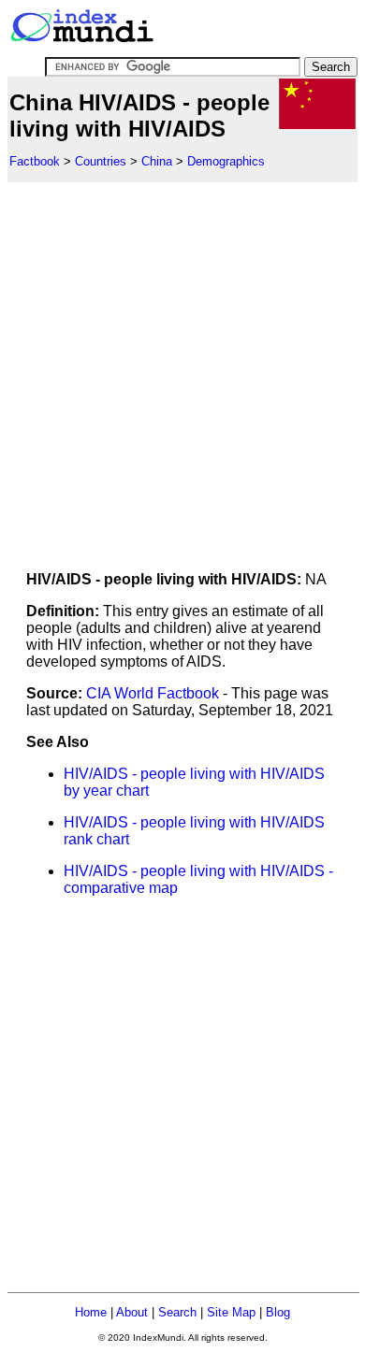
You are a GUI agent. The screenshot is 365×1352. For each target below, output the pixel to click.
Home (91, 1312)
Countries (100, 161)
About (132, 1312)
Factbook (34, 161)
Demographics (226, 161)
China (156, 161)
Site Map (231, 1312)
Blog (278, 1312)
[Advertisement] (182, 364)
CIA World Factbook (152, 693)
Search (177, 1312)
